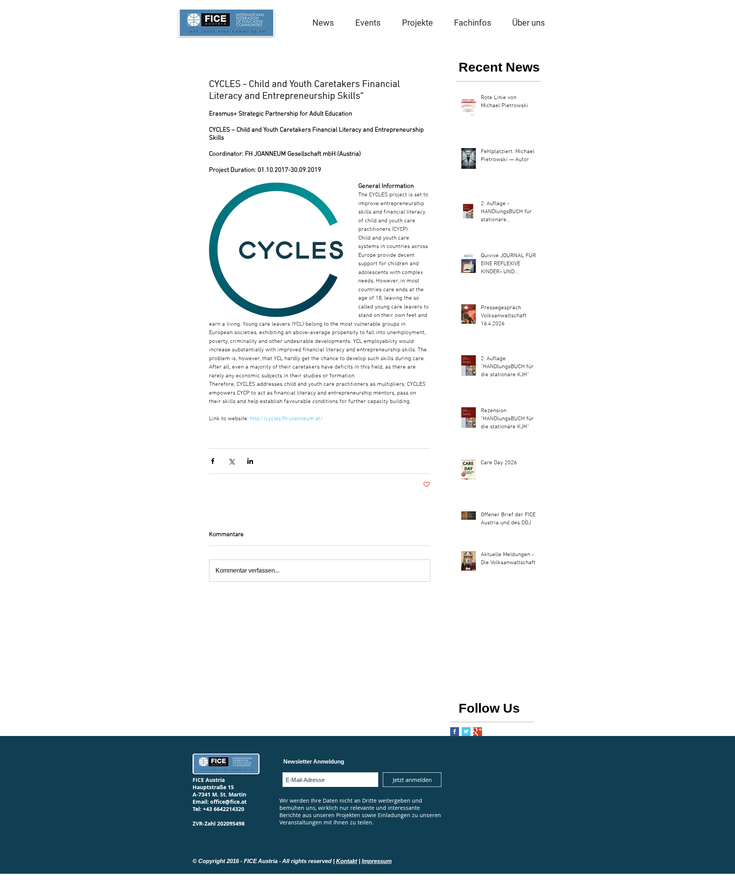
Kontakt (346, 861)
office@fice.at (228, 801)
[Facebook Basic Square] (454, 731)
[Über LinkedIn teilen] (250, 461)
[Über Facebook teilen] (212, 461)
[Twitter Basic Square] (466, 731)
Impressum (377, 861)
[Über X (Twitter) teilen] (231, 461)
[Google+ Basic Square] (477, 731)
